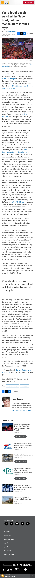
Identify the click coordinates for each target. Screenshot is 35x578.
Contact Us (7, 531)
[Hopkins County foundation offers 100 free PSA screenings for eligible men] (7, 471)
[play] (3, 576)
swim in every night (9, 79)
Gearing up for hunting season (23, 455)
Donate (29, 2)
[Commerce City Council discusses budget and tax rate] (7, 500)
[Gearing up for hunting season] (7, 458)
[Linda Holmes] (6, 402)
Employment (7, 535)
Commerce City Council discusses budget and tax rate (22, 499)
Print (31, 33)
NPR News (24, 386)
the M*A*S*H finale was (18, 202)
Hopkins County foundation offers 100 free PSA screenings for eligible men (23, 470)
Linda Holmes (11, 31)
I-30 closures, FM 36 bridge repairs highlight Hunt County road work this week (23, 445)
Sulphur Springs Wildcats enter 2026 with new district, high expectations (23, 487)
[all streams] (32, 576)
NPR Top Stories (12, 386)
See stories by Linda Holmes (21, 410)
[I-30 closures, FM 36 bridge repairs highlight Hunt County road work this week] (7, 446)
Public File (6, 543)
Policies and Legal (9, 554)
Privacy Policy (7, 550)
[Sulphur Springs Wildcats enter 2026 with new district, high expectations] (7, 488)
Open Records (8, 547)
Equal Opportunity (9, 539)
